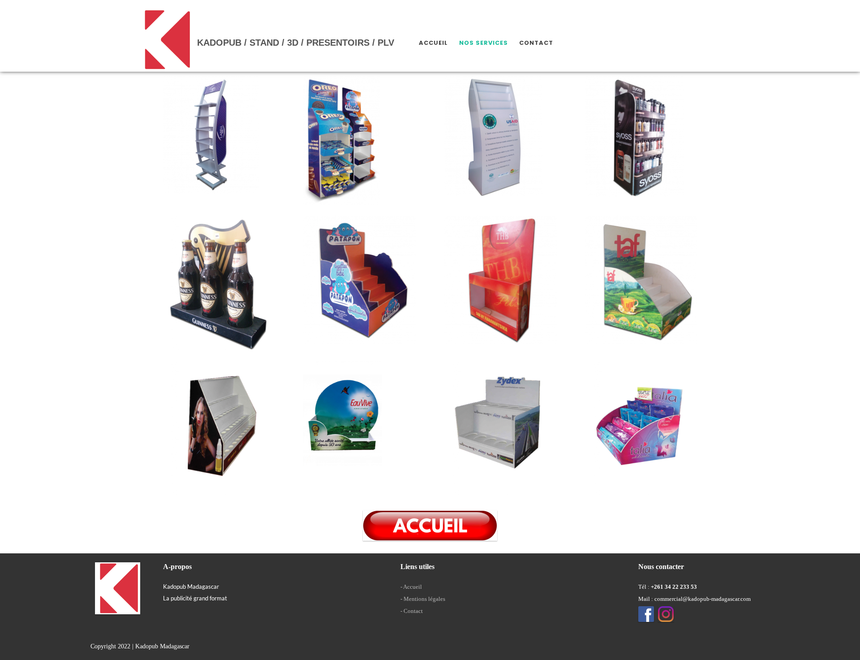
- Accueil (411, 586)
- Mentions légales (422, 598)
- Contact (411, 611)
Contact (536, 43)
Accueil (433, 43)
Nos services (483, 43)
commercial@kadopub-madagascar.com (702, 598)
